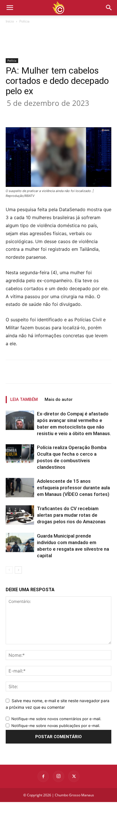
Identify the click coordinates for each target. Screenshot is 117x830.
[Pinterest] (55, 114)
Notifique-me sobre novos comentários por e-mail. (56, 718)
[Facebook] (29, 114)
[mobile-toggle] (10, 7)
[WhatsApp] (68, 114)
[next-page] (18, 569)
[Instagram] (58, 776)
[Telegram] (94, 114)
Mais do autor (59, 399)
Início (10, 21)
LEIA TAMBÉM (24, 399)
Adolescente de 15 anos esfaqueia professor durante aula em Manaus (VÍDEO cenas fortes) (73, 487)
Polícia (24, 21)
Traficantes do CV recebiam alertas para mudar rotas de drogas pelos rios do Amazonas (71, 515)
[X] (42, 114)
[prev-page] (9, 569)
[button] (109, 7)
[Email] (81, 114)
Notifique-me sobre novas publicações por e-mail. (55, 725)
